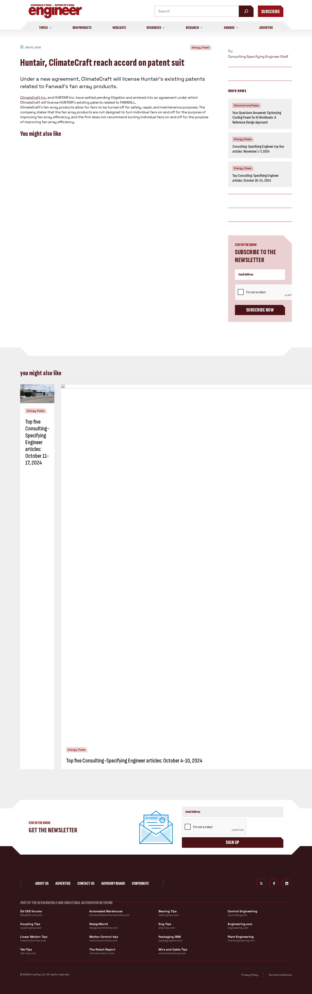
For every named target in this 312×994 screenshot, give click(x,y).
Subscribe (270, 11)
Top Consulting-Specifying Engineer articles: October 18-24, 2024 (255, 178)
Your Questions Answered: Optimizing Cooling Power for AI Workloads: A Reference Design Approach (256, 118)
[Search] (246, 11)
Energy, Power (200, 47)
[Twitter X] (261, 883)
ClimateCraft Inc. (33, 97)
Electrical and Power (246, 105)
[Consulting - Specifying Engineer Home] (55, 11)
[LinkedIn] (287, 883)
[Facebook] (274, 883)
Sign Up (232, 842)
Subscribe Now (260, 310)
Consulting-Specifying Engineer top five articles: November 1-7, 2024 (258, 149)
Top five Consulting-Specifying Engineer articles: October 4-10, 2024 (134, 760)
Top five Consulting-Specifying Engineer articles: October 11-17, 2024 (37, 442)
